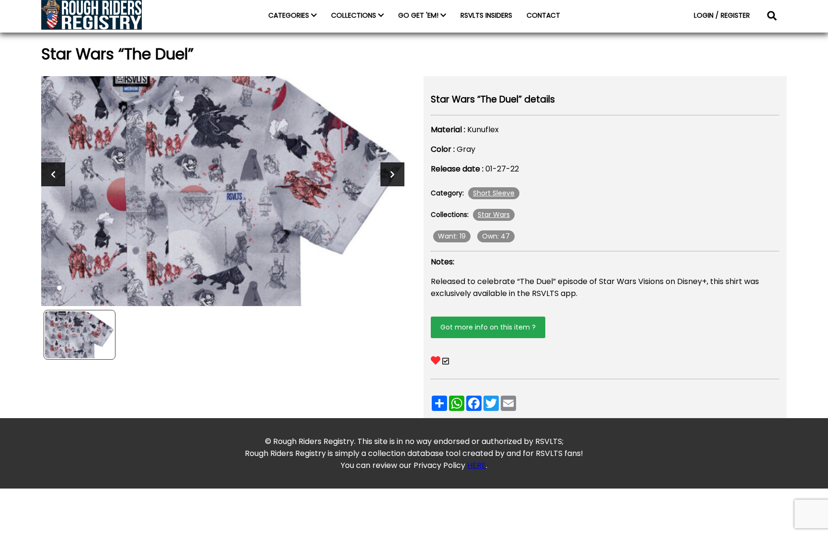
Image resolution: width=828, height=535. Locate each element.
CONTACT (543, 15)
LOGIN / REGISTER (722, 15)
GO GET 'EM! (419, 15)
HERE (476, 465)
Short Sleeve (494, 193)
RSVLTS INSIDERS (486, 15)
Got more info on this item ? (488, 327)
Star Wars (494, 214)
